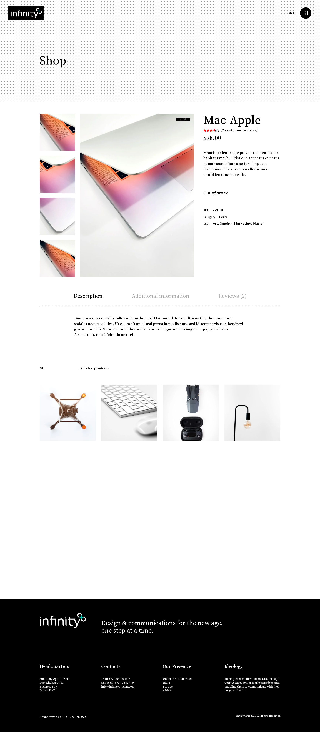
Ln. (72, 717)
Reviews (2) (232, 296)
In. (78, 717)
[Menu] (306, 13)
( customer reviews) (239, 130)
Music (258, 223)
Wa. (84, 717)
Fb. (65, 717)
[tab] (88, 296)
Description (88, 296)
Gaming (226, 223)
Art (215, 223)
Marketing (242, 223)
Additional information (160, 296)
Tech (223, 217)
